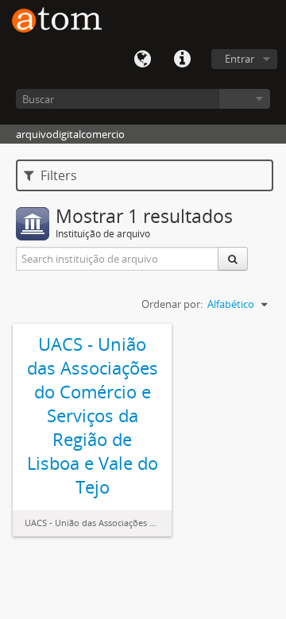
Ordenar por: (172, 304)
